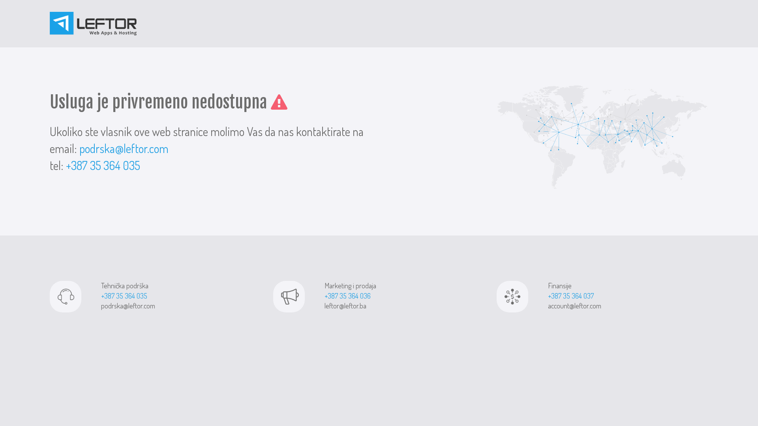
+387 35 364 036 (348, 295)
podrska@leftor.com (124, 148)
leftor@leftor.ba (345, 305)
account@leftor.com (574, 305)
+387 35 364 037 (571, 295)
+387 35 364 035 (103, 165)
